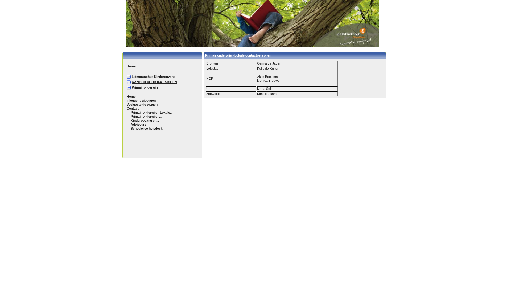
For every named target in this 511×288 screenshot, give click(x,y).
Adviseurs (138, 124)
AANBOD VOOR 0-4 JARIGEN (154, 82)
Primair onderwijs (145, 87)
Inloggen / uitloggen (141, 100)
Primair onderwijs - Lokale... (151, 112)
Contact (133, 108)
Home (131, 66)
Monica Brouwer (269, 80)
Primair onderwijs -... (146, 116)
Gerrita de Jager (269, 63)
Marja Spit (264, 89)
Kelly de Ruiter (267, 68)
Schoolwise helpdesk (147, 128)
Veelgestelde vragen (142, 104)
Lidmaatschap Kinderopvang (153, 77)
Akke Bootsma (267, 77)
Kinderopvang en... (145, 120)
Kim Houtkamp (267, 94)
